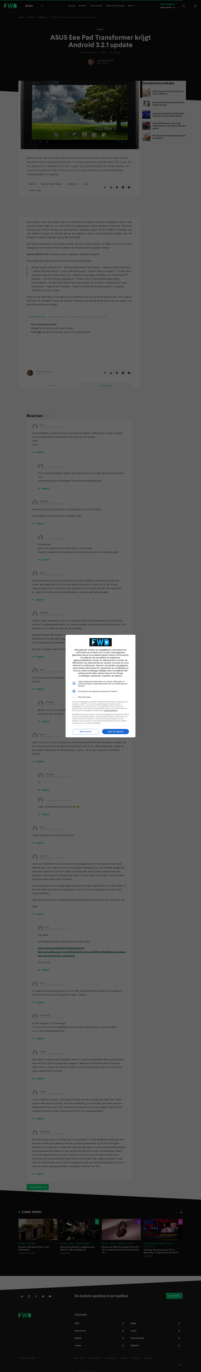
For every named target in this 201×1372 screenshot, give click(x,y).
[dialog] (100, 686)
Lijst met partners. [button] (111, 710)
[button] (100, 697)
